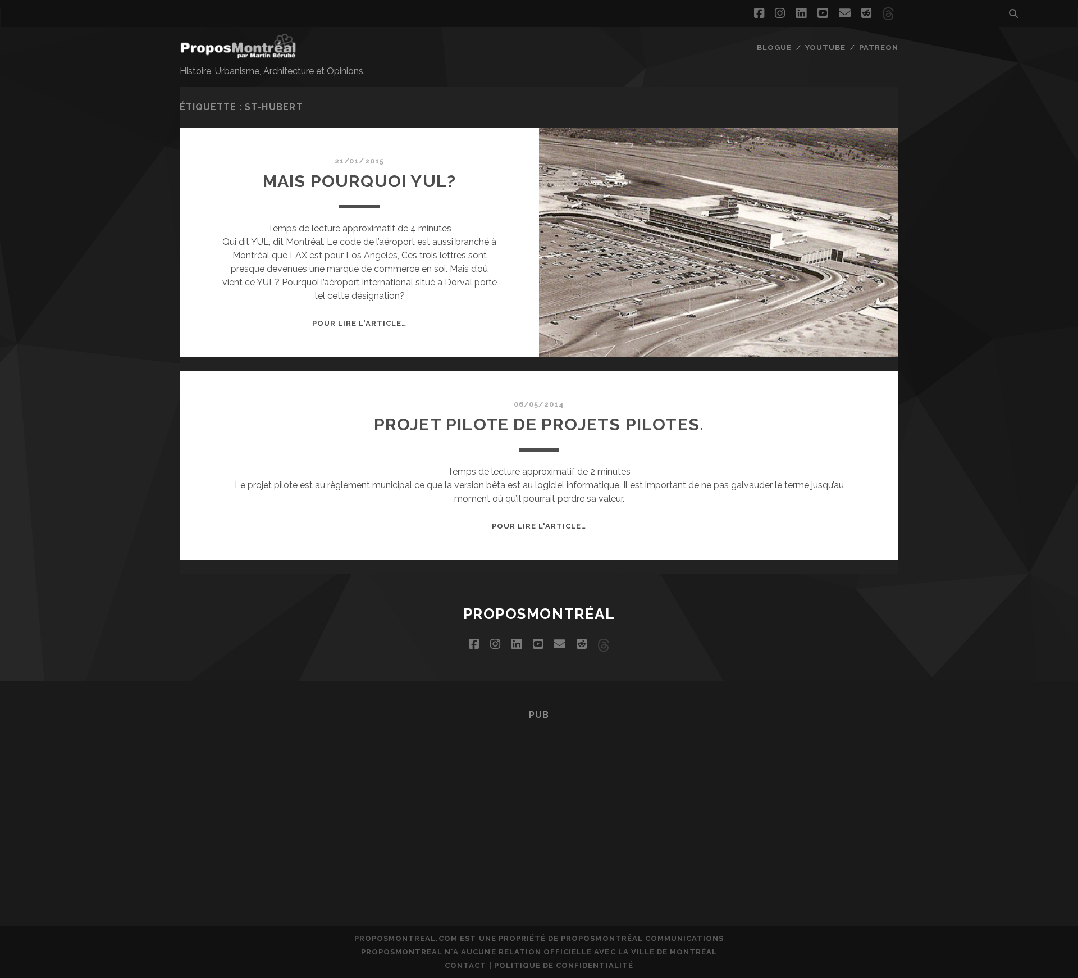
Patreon (878, 47)
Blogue (774, 47)
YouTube (825, 47)
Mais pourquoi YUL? (359, 181)
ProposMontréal (539, 614)
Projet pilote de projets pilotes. (539, 424)
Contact (465, 965)
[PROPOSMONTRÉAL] (238, 53)
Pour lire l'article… (359, 323)
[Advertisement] (539, 807)
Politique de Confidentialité (563, 965)
